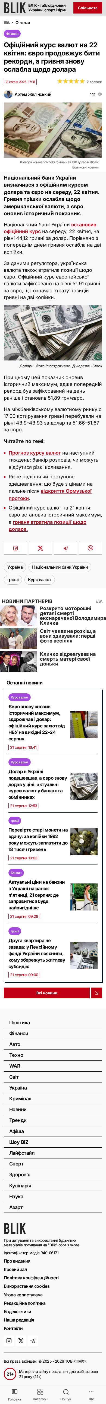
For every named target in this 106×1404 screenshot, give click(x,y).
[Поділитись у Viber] (90, 548)
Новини (18, 1109)
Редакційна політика (25, 1303)
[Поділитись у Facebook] (15, 548)
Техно (16, 1055)
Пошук (65, 1399)
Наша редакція (19, 1320)
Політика (19, 1022)
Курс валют (19, 697)
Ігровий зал (15, 1269)
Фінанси (12, 34)
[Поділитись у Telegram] (65, 548)
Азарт (16, 1207)
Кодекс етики (17, 1311)
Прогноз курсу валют (35, 453)
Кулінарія (20, 1185)
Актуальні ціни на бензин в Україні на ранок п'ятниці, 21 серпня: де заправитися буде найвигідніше (36, 894)
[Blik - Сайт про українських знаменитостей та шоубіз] (15, 1232)
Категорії (40, 1399)
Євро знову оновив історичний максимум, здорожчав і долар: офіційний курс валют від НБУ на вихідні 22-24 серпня (36, 722)
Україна (18, 1087)
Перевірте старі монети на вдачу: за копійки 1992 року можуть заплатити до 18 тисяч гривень (38, 839)
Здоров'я (19, 1174)
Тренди (18, 1120)
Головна (14, 1399)
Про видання (17, 1261)
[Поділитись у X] (40, 548)
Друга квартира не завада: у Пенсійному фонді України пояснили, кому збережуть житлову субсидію (36, 953)
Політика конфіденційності (31, 1277)
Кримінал (20, 1098)
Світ (14, 1077)
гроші (15, 821)
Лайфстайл (22, 1152)
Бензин (16, 873)
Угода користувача (23, 1294)
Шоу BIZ (18, 1142)
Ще (91, 1399)
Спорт (16, 1163)
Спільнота (88, 8)
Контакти (13, 1328)
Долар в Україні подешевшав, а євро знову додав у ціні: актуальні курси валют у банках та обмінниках (37, 784)
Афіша (16, 1131)
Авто (14, 1044)
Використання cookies (26, 1286)
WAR (14, 1065)
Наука (16, 1196)
